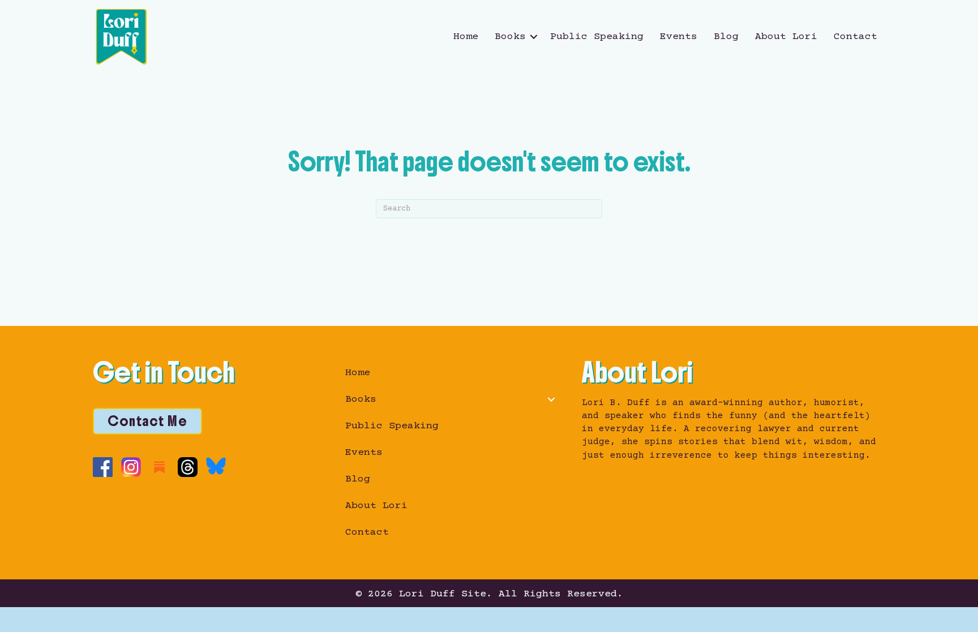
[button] (534, 37)
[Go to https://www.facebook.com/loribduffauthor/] (103, 467)
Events (678, 36)
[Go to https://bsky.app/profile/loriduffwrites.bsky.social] (216, 466)
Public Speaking (597, 36)
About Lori (786, 36)
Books (510, 36)
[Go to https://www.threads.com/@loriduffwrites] (188, 467)
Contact (855, 36)
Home (465, 36)
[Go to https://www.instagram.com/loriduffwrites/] (131, 467)
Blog (726, 36)
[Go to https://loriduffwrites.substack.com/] (159, 467)
